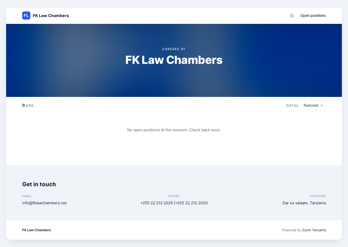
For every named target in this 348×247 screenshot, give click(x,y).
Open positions (313, 15)
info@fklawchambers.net (44, 202)
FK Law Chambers (36, 230)
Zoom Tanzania (314, 230)
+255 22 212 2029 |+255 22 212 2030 (174, 202)
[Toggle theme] (292, 15)
